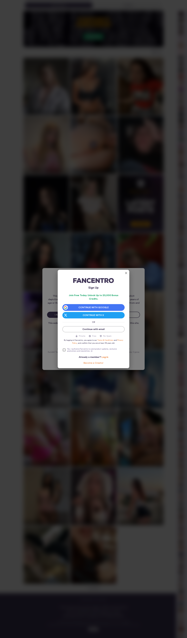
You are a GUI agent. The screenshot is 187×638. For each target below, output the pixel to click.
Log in (105, 357)
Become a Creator (93, 363)
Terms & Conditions (105, 340)
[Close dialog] (126, 273)
